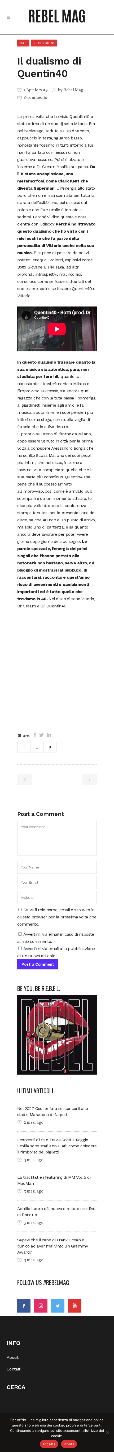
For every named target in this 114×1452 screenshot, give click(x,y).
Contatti (14, 1369)
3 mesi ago (33, 1160)
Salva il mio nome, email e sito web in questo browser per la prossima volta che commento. (56, 917)
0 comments (35, 98)
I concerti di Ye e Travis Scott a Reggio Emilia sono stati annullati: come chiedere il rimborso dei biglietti (57, 1146)
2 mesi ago (33, 1123)
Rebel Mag (73, 90)
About (12, 1357)
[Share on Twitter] (41, 735)
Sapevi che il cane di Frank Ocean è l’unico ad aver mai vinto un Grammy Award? (52, 1246)
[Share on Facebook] (34, 735)
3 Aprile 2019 (35, 90)
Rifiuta (69, 1444)
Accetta (49, 1444)
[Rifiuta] (107, 1432)
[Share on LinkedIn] (49, 735)
